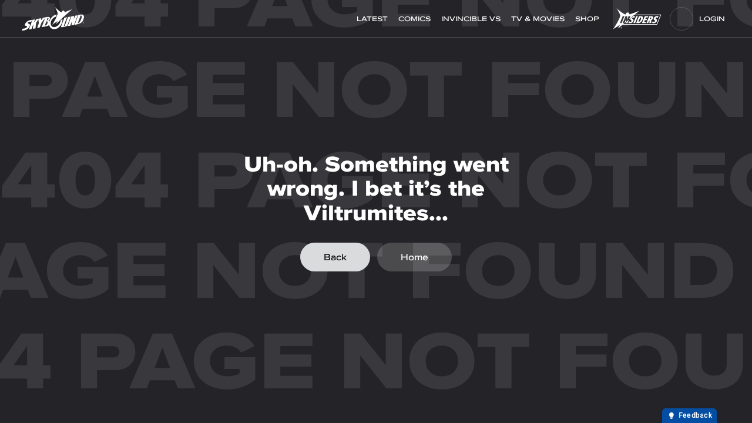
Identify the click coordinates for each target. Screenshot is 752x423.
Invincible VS (471, 19)
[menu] (681, 19)
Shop (588, 19)
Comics (414, 19)
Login (712, 18)
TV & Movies (538, 19)
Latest (372, 19)
